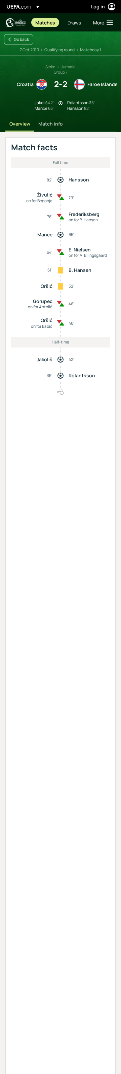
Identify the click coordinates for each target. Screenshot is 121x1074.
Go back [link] (21, 39)
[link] (45, 22)
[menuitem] (46, 22)
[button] (101, 22)
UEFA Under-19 (15, 22)
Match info (50, 123)
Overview (19, 123)
